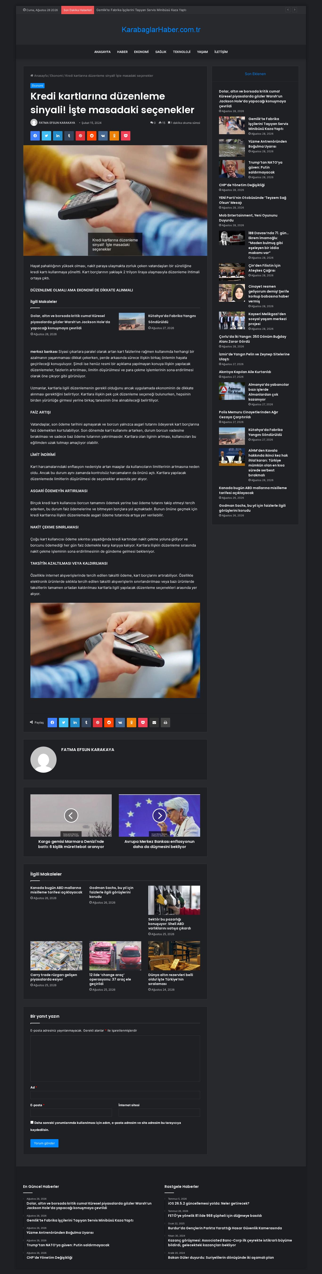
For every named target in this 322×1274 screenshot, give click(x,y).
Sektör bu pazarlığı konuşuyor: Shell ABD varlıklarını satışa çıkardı (169, 924)
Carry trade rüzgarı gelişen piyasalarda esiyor (53, 977)
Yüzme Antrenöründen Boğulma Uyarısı (267, 144)
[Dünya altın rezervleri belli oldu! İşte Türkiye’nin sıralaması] (174, 955)
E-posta (37, 1105)
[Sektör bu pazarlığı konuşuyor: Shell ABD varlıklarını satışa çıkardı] (174, 900)
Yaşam (202, 52)
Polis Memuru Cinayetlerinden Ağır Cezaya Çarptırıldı (248, 414)
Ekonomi (141, 52)
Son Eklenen (255, 74)
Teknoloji (181, 52)
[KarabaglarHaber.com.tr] (161, 29)
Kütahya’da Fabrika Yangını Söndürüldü (265, 432)
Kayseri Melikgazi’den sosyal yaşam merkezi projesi (267, 319)
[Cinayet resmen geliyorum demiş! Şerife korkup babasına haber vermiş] (232, 293)
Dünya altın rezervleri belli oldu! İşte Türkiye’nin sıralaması (170, 979)
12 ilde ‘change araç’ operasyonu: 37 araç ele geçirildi (110, 979)
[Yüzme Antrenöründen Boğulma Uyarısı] (232, 148)
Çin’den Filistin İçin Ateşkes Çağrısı (264, 268)
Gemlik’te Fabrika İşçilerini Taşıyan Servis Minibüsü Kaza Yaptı (141, 10)
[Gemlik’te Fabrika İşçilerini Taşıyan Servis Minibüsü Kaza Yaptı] (232, 125)
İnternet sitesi (129, 1105)
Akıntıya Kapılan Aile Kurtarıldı (245, 372)
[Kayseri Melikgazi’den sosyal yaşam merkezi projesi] (232, 320)
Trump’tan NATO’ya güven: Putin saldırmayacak (265, 167)
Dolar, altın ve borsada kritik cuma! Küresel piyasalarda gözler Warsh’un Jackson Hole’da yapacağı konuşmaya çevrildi (70, 321)
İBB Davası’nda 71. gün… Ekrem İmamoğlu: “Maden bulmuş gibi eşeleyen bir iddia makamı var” (268, 243)
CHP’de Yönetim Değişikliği (242, 185)
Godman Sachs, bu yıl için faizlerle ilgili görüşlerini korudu (111, 892)
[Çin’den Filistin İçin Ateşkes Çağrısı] (232, 272)
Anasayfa (102, 52)
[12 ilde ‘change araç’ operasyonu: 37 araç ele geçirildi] (115, 955)
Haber (122, 52)
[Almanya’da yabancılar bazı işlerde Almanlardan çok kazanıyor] (232, 391)
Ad (33, 1087)
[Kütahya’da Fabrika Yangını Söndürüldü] (132, 321)
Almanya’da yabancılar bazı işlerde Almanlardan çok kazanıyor (268, 392)
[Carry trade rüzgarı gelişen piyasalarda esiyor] (56, 955)
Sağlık (160, 52)
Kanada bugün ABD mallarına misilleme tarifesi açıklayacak (56, 890)
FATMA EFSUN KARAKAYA (57, 123)
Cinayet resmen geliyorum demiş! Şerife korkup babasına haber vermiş (268, 294)
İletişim (221, 52)
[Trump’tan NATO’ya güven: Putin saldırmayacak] (232, 169)
